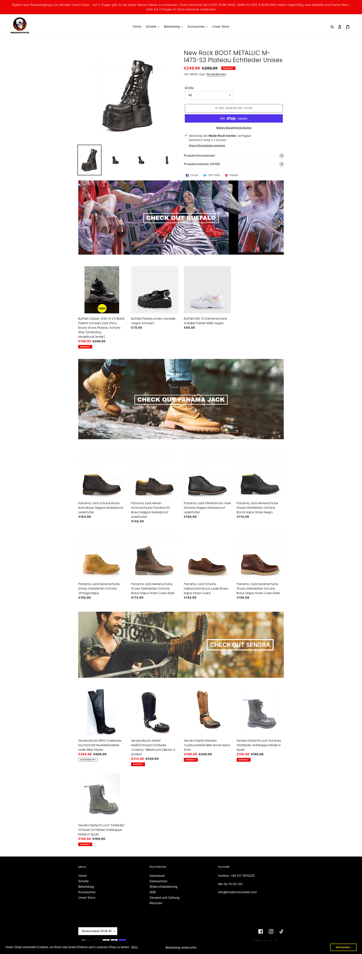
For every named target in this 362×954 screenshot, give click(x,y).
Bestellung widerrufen (181, 947)
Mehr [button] (134, 947)
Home (82, 875)
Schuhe (83, 881)
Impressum (157, 875)
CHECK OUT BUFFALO (181, 218)
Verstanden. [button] (343, 947)
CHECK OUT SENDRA (240, 644)
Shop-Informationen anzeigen (207, 145)
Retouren (156, 903)
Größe (189, 88)
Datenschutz (158, 881)
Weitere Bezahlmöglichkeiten (234, 127)
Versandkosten (216, 74)
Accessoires (86, 892)
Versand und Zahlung (164, 897)
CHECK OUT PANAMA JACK (181, 400)
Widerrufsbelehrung (163, 886)
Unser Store (86, 897)
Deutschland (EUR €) (97, 931)
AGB (153, 892)
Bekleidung (86, 886)
